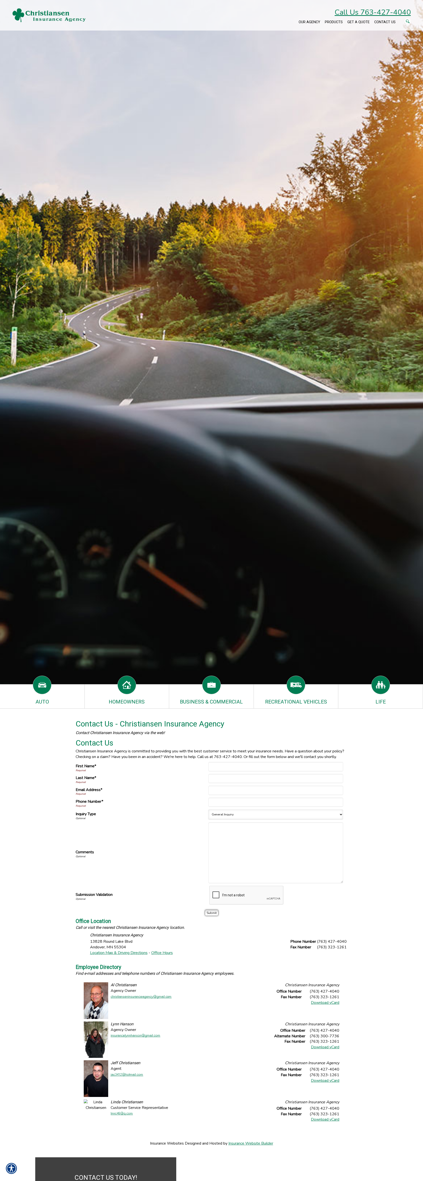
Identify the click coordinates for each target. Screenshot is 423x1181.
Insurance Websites (167, 1143)
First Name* (86, 766)
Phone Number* (89, 801)
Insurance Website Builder (250, 1143)
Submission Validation (94, 894)
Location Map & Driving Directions (119, 952)
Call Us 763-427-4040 (373, 12)
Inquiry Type (86, 814)
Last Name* (86, 777)
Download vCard (325, 1002)
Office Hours (162, 952)
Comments (85, 852)
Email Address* (89, 789)
